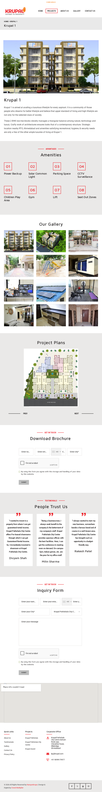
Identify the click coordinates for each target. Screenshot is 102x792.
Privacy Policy (9, 754)
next (77, 414)
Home (6, 21)
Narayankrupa (32, 785)
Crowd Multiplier (17, 788)
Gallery (6, 746)
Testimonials (9, 742)
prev (25, 414)
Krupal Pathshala (31, 738)
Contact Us (8, 750)
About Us (7, 738)
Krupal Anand (30, 749)
